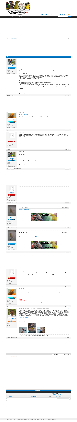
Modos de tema (68, 56)
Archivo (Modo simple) (37, 419)
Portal (43, 14)
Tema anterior (9, 354)
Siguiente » (15, 38)
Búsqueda (48, 14)
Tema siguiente (14, 354)
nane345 (11, 217)
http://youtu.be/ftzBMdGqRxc (23, 114)
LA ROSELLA (10, 396)
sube (19, 190)
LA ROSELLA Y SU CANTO (23, 317)
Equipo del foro (8, 419)
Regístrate (19, 16)
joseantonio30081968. (11, 318)
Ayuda (66, 14)
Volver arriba (31, 419)
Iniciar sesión (14, 16)
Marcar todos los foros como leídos (46, 419)
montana (11, 139)
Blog (70, 14)
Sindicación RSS (53, 419)
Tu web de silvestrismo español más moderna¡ (22, 419)
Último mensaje (54, 394)
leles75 (11, 65)
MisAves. (11, 119)
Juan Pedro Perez (58, 394)
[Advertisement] (38, 29)
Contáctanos (13, 419)
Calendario (61, 14)
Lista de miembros (54, 14)
